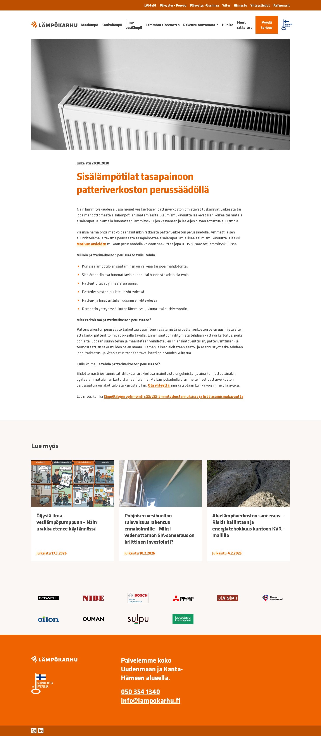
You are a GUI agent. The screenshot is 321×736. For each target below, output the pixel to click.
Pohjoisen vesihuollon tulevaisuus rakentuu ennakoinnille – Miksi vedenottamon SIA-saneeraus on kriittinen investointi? (159, 528)
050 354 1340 (140, 691)
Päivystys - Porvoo (173, 5)
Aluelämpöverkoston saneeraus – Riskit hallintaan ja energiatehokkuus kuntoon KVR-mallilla (247, 525)
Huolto (227, 24)
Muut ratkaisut (244, 24)
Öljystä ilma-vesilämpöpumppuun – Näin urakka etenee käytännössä (66, 522)
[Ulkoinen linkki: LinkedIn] (40, 730)
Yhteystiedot (260, 5)
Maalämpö (89, 24)
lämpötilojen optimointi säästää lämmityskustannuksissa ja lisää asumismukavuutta (173, 396)
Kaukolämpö (112, 24)
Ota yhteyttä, (159, 385)
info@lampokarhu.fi (150, 700)
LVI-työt (150, 5)
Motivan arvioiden (91, 243)
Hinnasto (240, 5)
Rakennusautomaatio (201, 24)
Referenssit (281, 5)
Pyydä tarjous (267, 24)
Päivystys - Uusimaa (204, 5)
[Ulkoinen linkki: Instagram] (33, 730)
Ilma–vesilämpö (134, 24)
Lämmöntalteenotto (163, 24)
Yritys (226, 5)
